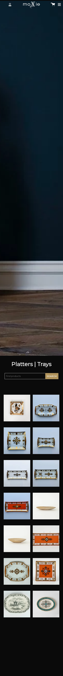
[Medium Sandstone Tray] (17, 540)
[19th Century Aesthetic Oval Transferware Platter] (46, 606)
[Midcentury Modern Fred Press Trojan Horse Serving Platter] (17, 410)
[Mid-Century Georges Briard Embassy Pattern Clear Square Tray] (17, 442)
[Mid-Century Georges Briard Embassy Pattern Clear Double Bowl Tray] (46, 410)
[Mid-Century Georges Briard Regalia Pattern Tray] (46, 540)
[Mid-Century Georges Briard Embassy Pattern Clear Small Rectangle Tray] (46, 442)
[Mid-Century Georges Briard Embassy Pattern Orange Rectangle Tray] (17, 508)
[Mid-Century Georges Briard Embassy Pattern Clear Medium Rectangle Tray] (17, 475)
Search (52, 376)
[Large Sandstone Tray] (46, 508)
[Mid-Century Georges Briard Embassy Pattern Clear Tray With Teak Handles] (17, 573)
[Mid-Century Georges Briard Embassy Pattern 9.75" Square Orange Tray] (46, 573)
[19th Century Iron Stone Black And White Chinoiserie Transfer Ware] (17, 606)
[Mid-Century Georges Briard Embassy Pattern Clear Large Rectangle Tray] (46, 475)
